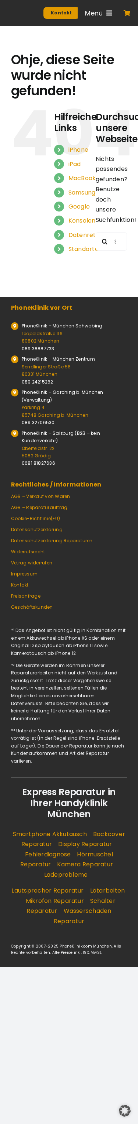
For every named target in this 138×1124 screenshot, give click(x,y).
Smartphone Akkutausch (50, 834)
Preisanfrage (25, 596)
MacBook (82, 178)
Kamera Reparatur (85, 864)
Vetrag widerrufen (31, 563)
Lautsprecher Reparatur (47, 890)
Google (79, 206)
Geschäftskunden (32, 607)
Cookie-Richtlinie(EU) (35, 518)
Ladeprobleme (66, 874)
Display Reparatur (85, 844)
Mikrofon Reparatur (55, 901)
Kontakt (20, 585)
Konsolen (82, 220)
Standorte (83, 249)
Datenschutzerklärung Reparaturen (52, 540)
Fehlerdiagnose (48, 854)
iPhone (78, 149)
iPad (74, 164)
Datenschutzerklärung (37, 529)
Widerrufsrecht (28, 552)
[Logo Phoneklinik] (19, 14)
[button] (125, 1110)
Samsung (82, 192)
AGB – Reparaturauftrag (39, 507)
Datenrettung (89, 235)
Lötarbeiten (107, 890)
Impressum (24, 574)
